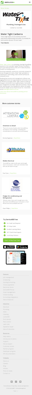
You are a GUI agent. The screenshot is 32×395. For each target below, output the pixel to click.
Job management (8, 277)
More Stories (5, 8)
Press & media (7, 371)
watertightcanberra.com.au (11, 89)
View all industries (8, 329)
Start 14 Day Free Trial (12, 240)
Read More (17, 138)
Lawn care (6, 324)
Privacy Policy (14, 386)
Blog (4, 366)
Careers (5, 363)
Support (5, 341)
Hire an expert (7, 344)
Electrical (6, 307)
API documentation (9, 354)
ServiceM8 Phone (8, 290)
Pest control (7, 322)
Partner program (8, 349)
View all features (8, 300)
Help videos (7, 336)
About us (6, 361)
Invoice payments (8, 285)
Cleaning (5, 314)
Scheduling (6, 280)
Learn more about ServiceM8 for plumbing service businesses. (14, 92)
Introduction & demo (9, 339)
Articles (5, 368)
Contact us (6, 373)
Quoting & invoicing (9, 282)
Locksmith (6, 317)
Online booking (8, 295)
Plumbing (6, 309)
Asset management (9, 292)
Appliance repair (8, 327)
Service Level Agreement (23, 386)
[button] (29, 2)
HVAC (5, 312)
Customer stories (8, 346)
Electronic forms (8, 287)
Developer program (9, 351)
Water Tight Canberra (6, 64)
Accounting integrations (10, 297)
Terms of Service (6, 386)
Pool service (7, 319)
